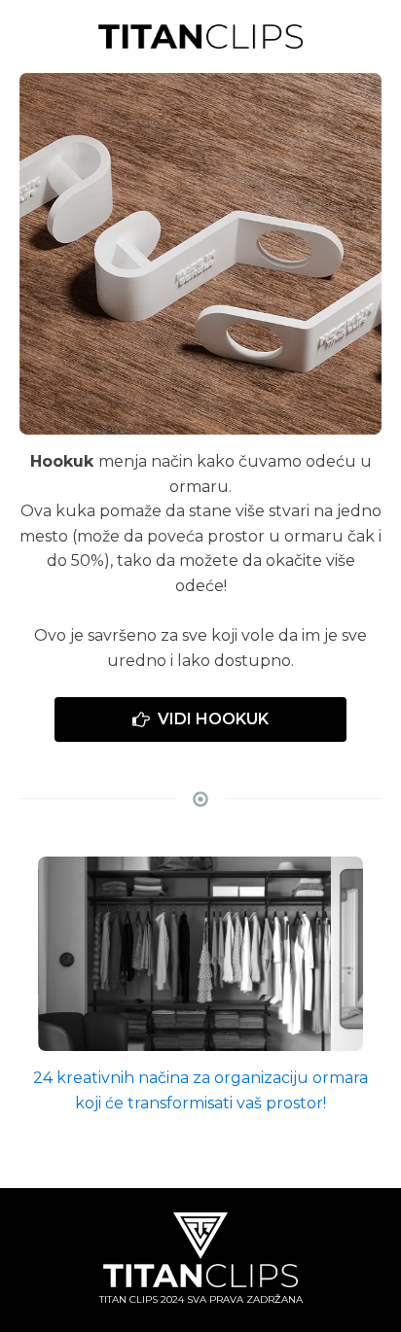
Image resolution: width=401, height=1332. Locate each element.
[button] (200, 719)
